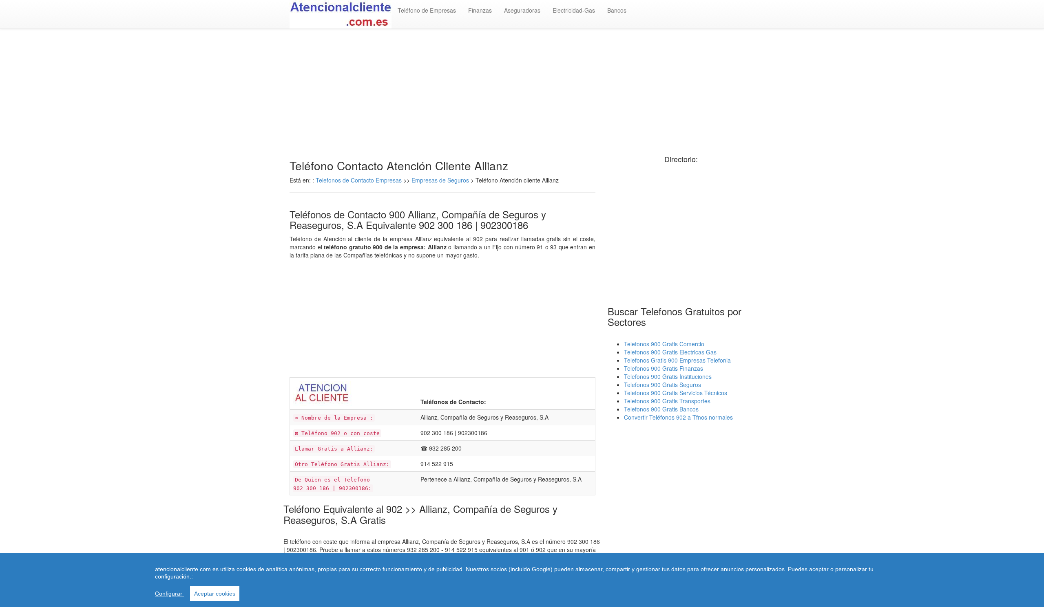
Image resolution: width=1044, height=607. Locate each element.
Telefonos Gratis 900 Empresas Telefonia (677, 360)
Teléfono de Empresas (427, 10)
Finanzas (480, 10)
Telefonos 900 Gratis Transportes (667, 401)
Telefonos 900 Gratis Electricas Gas (670, 352)
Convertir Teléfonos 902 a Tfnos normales (678, 417)
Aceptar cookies (214, 593)
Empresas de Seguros (440, 180)
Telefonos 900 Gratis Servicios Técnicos (675, 393)
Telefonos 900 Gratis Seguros (662, 384)
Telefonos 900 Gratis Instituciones (668, 376)
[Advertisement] (522, 94)
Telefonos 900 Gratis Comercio (664, 344)
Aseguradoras (522, 10)
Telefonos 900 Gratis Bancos (661, 409)
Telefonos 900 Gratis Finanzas (663, 368)
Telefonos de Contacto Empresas (359, 180)
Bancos (616, 10)
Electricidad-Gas (574, 10)
